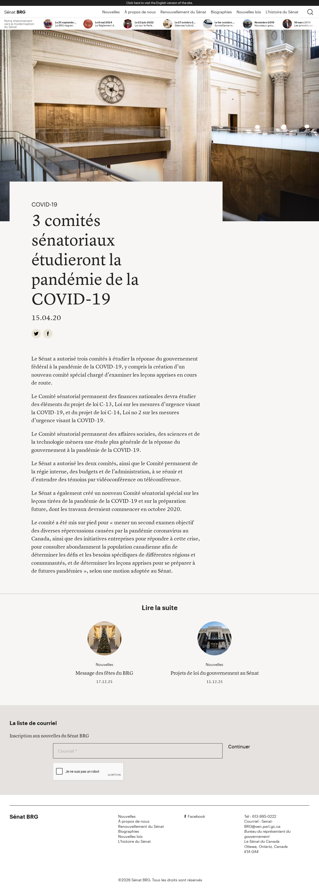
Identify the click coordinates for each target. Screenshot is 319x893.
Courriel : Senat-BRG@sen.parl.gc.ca (262, 824)
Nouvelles (111, 12)
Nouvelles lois (249, 12)
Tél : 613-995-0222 (260, 816)
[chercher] (310, 12)
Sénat (14, 11)
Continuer (239, 746)
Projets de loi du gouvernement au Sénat (214, 673)
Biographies (221, 12)
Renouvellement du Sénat (183, 12)
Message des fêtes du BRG (104, 673)
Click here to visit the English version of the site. (159, 3)
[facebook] (48, 333)
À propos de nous (140, 12)
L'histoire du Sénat (282, 12)
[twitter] (36, 333)
